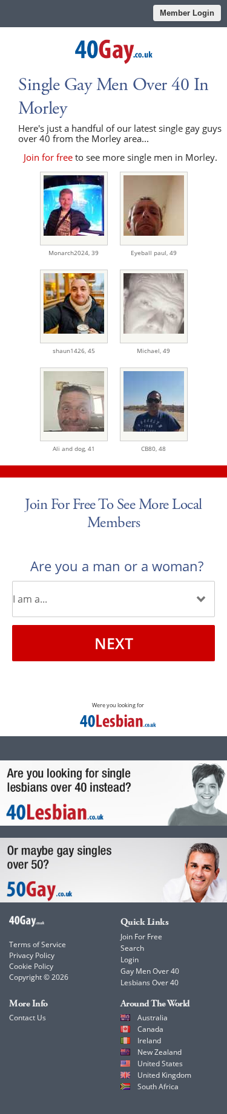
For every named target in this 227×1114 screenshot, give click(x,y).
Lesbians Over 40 (149, 982)
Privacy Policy (31, 955)
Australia (152, 1017)
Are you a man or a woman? (116, 566)
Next (113, 643)
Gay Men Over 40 (149, 971)
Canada (150, 1029)
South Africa (158, 1086)
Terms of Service (37, 944)
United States (160, 1063)
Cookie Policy (31, 966)
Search (132, 948)
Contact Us (27, 1017)
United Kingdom (164, 1075)
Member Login (187, 13)
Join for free (48, 157)
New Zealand (159, 1052)
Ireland (149, 1040)
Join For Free (141, 936)
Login (129, 959)
